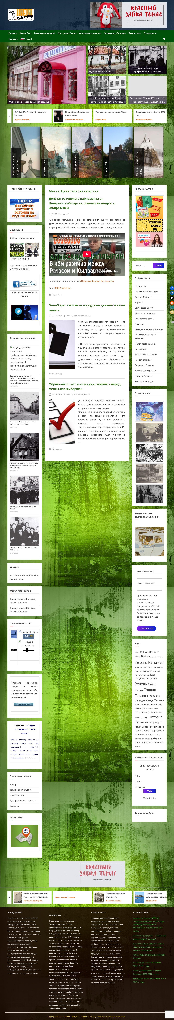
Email (146, 583)
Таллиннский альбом (20, 789)
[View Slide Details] (17, 250)
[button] (172, 288)
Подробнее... (29, 758)
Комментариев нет (82, 315)
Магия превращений (44, 33)
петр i (147, 730)
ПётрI (152, 675)
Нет (139, 781)
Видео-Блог (25, 33)
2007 (156, 652)
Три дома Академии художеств (33, 895)
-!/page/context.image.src (22, 800)
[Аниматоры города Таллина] (128, 15)
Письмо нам (134, 33)
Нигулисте (138, 675)
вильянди (14, 806)
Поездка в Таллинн (144, 365)
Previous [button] (13, 249)
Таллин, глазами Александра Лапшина (74, 895)
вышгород (138, 717)
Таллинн (141, 696)
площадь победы (147, 734)
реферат (146, 738)
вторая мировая (152, 708)
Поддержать (150, 33)
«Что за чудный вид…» (115, 895)
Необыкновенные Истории (147, 671)
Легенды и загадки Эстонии (149, 329)
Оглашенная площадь (90, 33)
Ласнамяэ (157, 667)
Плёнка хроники (143, 360)
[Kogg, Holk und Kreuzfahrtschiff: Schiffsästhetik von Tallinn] (149, 431)
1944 (141, 652)
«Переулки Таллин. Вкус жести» (97, 281)
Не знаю (141, 787)
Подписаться (146, 628)
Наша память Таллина (146, 354)
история (146, 717)
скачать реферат (144, 742)
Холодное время (140, 705)
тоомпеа (158, 742)
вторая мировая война (149, 712)
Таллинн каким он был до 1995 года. (68, 114)
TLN (67, 213)
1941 (136, 652)
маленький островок (153, 726)
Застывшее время (156, 657)
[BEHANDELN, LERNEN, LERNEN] (149, 472)
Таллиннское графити (146, 370)
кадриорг (155, 722)
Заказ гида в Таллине (115, 33)
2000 (151, 652)
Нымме (146, 675)
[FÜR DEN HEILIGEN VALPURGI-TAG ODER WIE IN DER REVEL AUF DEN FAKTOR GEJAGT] (149, 493)
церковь (137, 746)
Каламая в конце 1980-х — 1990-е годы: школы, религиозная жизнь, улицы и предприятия (24, 465)
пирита (138, 734)
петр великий (157, 730)
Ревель (141, 684)
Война (145, 656)
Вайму (13, 784)
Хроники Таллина (111, 118)
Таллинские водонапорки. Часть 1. (28, 114)
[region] (24, 250)
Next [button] (36, 249)
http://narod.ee (63, 288)
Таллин (150, 690)
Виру (137, 656)
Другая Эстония (143, 297)
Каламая (13, 39)
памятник (139, 731)
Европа (138, 302)
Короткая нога (17, 795)
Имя (145, 571)
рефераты (156, 738)
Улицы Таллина (155, 700)
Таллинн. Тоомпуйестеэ (115, 114)
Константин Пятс (143, 667)
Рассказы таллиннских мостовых (155, 114)
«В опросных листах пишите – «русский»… (152, 895)
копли (138, 727)
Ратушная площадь (146, 678)
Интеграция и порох (145, 313)
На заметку (57, 373)
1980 (146, 652)
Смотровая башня (67, 33)
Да (138, 776)
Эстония (151, 704)
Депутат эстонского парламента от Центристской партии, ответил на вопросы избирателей (82, 203)
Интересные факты (144, 318)
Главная (12, 33)
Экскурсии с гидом (144, 381)
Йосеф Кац (141, 662)
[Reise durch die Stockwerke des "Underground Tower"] (149, 451)
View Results (149, 798)
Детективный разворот (146, 291)
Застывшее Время (61, 119)
